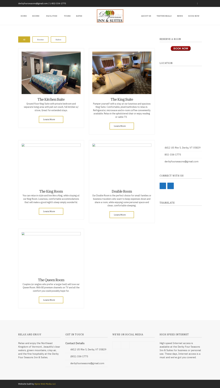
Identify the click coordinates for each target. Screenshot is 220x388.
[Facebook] (163, 186)
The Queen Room (51, 280)
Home (24, 16)
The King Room (51, 191)
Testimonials (164, 16)
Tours (67, 16)
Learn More (49, 119)
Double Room (122, 191)
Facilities (51, 16)
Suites (58, 39)
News (180, 16)
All (24, 39)
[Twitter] (170, 186)
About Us (146, 16)
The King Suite (122, 99)
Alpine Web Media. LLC (45, 384)
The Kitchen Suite (51, 99)
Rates (79, 16)
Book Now (193, 16)
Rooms (35, 16)
